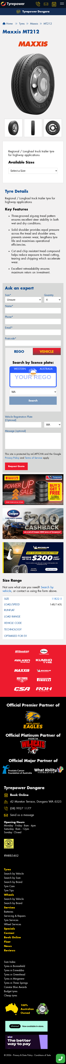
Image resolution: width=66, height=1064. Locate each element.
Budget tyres (10, 991)
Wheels (9, 894)
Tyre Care (9, 886)
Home (9, 23)
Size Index (9, 962)
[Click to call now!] (38, 4)
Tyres (7, 869)
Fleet (7, 941)
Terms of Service (33, 457)
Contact (9, 933)
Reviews (9, 950)
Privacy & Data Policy (23, 1055)
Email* (8, 327)
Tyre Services (11, 920)
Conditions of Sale (42, 1055)
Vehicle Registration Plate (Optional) (18, 418)
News (8, 946)
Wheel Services (12, 924)
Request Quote (16, 466)
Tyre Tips (9, 890)
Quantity (49, 295)
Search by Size (12, 878)
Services (9, 907)
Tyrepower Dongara (36, 11)
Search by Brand (13, 882)
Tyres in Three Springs (16, 983)
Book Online (12, 937)
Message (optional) (15, 431)
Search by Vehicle (14, 873)
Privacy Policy (12, 457)
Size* (8, 295)
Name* (9, 306)
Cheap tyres (10, 995)
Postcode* (10, 338)
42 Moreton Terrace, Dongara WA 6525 (36, 802)
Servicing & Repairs (14, 916)
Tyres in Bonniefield (14, 966)
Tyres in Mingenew (14, 978)
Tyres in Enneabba (14, 970)
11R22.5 (57, 599)
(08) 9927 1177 (20, 808)
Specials (9, 928)
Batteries (8, 911)
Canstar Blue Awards (15, 987)
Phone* (9, 317)
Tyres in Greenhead (14, 974)
